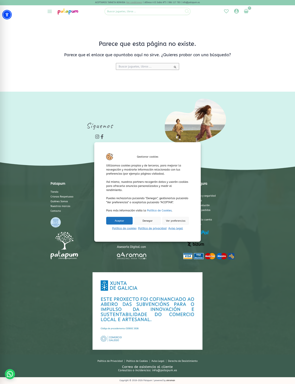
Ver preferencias (175, 220)
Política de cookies (124, 228)
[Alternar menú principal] (49, 11)
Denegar (148, 220)
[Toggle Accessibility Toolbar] (7, 14)
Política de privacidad (152, 228)
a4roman (170, 380)
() (134, 2)
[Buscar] (187, 11)
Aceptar (119, 220)
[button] (10, 374)
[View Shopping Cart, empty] (246, 11)
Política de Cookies (159, 210)
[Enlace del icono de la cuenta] (236, 11)
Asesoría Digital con (131, 247)
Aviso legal (175, 228)
